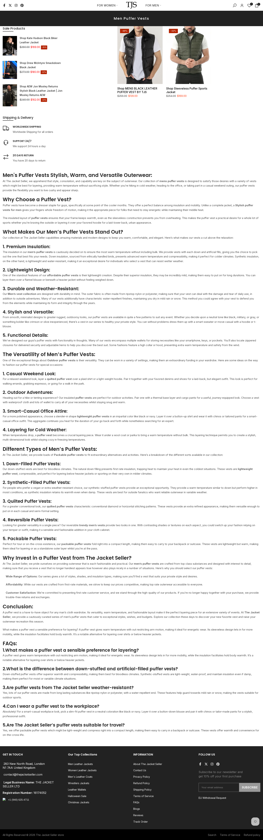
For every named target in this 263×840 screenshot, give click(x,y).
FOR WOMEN (106, 5)
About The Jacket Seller (147, 764)
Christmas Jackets (78, 802)
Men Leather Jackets (80, 764)
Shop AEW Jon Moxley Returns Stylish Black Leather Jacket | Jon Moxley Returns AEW (41, 90)
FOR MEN (152, 5)
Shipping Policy (142, 789)
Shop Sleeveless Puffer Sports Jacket (186, 90)
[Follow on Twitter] (10, 5)
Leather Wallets (77, 789)
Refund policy (252, 834)
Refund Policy (141, 783)
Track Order (140, 821)
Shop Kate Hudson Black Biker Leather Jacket (38, 40)
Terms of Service (143, 796)
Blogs (136, 808)
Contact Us (139, 770)
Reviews (138, 815)
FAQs (136, 802)
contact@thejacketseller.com (23, 774)
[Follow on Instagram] (16, 5)
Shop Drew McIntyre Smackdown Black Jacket (40, 65)
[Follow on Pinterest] (22, 5)
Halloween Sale (77, 796)
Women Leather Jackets (82, 770)
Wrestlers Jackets (78, 783)
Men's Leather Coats (80, 776)
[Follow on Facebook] (4, 5)
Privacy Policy (141, 776)
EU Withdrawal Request (212, 797)
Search (212, 834)
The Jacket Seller (46, 834)
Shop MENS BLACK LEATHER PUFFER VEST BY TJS (137, 90)
